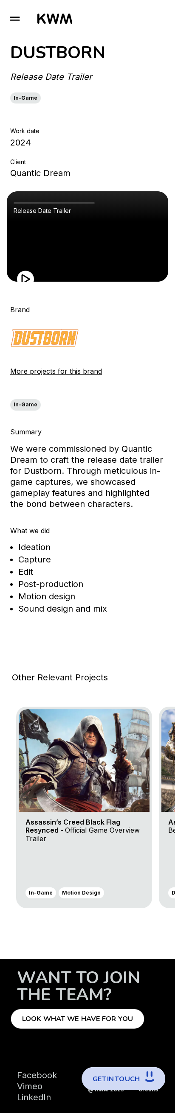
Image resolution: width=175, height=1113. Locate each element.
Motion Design (81, 892)
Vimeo (29, 1086)
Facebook (37, 1075)
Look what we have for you (77, 1019)
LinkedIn (34, 1097)
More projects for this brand (56, 371)
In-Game (25, 98)
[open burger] (15, 19)
